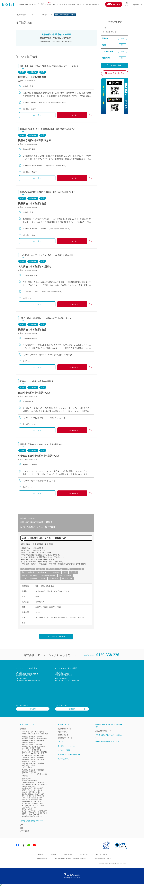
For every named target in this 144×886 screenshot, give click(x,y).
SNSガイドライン (101, 854)
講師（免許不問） (28, 744)
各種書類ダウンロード (65, 738)
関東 (23, 732)
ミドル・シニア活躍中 (29, 579)
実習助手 (33, 748)
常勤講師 (32, 770)
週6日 (43, 794)
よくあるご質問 (87, 4)
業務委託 (41, 782)
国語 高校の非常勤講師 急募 (32, 77)
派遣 (42, 72)
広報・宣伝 (25, 761)
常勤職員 (25, 772)
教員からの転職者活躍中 (30, 781)
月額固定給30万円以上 (29, 782)
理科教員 (39, 737)
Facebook (17, 845)
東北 (29, 734)
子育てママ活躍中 (65, 575)
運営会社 (40, 854)
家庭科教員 (40, 740)
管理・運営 (25, 765)
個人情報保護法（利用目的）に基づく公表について (70, 858)
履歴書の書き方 (63, 735)
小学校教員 (38, 744)
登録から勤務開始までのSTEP (31, 821)
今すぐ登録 (116, 4)
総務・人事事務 (39, 763)
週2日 (45, 813)
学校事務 (25, 740)
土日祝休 (39, 792)
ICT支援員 (25, 748)
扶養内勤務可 (42, 811)
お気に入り (79, 4)
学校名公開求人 (27, 801)
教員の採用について (64, 729)
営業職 (33, 765)
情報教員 (32, 740)
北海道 (41, 732)
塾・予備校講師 (27, 755)
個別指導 (33, 754)
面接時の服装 (62, 732)
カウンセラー (26, 750)
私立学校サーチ (64, 759)
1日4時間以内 (53, 579)
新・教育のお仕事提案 (69, 4)
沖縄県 (24, 734)
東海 (27, 732)
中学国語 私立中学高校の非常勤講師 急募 (39, 455)
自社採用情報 (26, 784)
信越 (33, 734)
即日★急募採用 (36, 800)
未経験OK (56, 572)
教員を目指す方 (64, 724)
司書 (38, 748)
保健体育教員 (26, 746)
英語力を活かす (27, 790)
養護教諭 (32, 742)
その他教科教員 (41, 738)
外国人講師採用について (103, 731)
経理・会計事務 (27, 763)
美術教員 (42, 746)
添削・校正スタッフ (28, 759)
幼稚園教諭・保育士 (28, 757)
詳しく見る (37, 115)
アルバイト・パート (28, 774)
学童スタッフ (26, 752)
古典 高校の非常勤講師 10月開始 (34, 266)
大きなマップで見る (22, 705)
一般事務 (33, 761)
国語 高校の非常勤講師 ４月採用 (36, 544)
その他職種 (35, 752)
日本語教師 (40, 757)
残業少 (43, 579)
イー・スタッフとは (58, 4)
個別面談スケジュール (66, 746)
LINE (28, 845)
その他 (38, 774)
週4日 (80, 569)
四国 (42, 734)
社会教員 (32, 737)
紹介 (35, 801)
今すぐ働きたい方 (27, 724)
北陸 (46, 734)
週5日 (24, 796)
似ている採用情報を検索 (56, 636)
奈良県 (22, 387)
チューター (25, 754)
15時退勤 (32, 792)
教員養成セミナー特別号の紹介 (69, 754)
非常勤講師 (32, 72)
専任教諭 (25, 770)
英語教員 (25, 737)
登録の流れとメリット (30, 4)
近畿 (23, 569)
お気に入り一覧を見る (116, 73)
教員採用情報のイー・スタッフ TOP (22, 15)
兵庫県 (22, 72)
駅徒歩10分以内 (27, 788)
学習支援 (44, 752)
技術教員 (25, 742)
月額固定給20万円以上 (29, 786)
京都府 (22, 261)
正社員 (44, 774)
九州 (36, 732)
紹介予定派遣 (26, 803)
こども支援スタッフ (28, 767)
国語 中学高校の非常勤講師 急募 (34, 140)
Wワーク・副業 (67, 579)
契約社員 (25, 776)
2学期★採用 (26, 800)
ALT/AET (41, 754)
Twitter (23, 845)
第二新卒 (73, 572)
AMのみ (24, 792)
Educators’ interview (65, 742)
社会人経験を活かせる (48, 575)
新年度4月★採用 (43, 572)
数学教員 (25, 738)
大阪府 (22, 135)
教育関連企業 (26, 779)
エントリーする (72, 115)
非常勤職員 (32, 772)
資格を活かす (38, 790)
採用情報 (21, 4)
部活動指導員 (36, 750)
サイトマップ (84, 854)
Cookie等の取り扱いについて (102, 858)
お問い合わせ (95, 4)
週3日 (34, 796)
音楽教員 (35, 746)
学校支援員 (40, 759)
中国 (37, 734)
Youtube (34, 845)
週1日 (40, 813)
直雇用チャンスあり (28, 816)
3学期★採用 (41, 796)
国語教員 (40, 569)
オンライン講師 (39, 755)
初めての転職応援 (28, 572)
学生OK (37, 794)
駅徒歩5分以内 (38, 788)
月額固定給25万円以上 (39, 784)
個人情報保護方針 (42, 858)
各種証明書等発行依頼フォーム (107, 741)
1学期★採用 (70, 569)
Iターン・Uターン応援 (29, 575)
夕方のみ (36, 815)
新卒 (65, 572)
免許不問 (39, 816)
